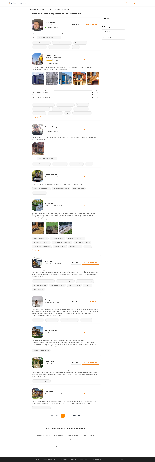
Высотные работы (83, 104)
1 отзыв (55, 60)
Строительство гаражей (57, 285)
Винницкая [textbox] (107, 31)
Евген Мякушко (50, 22)
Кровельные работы (39, 113)
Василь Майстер (51, 330)
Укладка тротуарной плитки (41, 242)
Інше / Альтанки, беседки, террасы (59, 9)
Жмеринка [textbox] (112, 37)
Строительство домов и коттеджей (43, 104)
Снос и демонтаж (38, 289)
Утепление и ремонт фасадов (82, 113)
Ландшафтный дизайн (57, 238)
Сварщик (87, 246)
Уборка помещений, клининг (50, 439)
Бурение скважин (59, 435)
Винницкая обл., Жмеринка (38, 9)
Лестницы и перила (80, 42)
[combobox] (113, 23)
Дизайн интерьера (89, 435)
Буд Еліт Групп (50, 55)
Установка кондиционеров (69, 439)
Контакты (73, 459)
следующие (76, 415)
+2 (36, 117)
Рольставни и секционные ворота (65, 446)
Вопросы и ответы (33, 459)
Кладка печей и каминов (40, 238)
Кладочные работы (60, 246)
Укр (122, 459)
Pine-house (49, 391)
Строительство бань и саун (61, 188)
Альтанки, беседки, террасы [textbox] (112, 22)
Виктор (47, 300)
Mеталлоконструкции (55, 113)
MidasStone (49, 203)
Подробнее (75, 24)
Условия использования (49, 459)
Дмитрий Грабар (51, 127)
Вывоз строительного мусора (42, 246)
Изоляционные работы (40, 285)
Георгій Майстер (51, 174)
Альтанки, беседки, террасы (41, 42)
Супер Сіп (48, 261)
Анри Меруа (49, 361)
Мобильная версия (96, 459)
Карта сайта (83, 459)
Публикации (63, 459)
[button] (97, 78)
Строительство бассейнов (82, 242)
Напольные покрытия (39, 192)
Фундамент (88, 285)
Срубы (68, 113)
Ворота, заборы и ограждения (62, 42)
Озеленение (84, 439)
